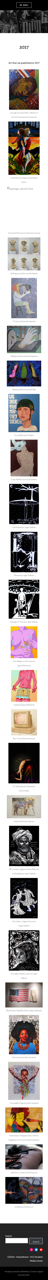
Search (8, 1236)
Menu (25, 5)
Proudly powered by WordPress (17, 1271)
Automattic (25, 1275)
